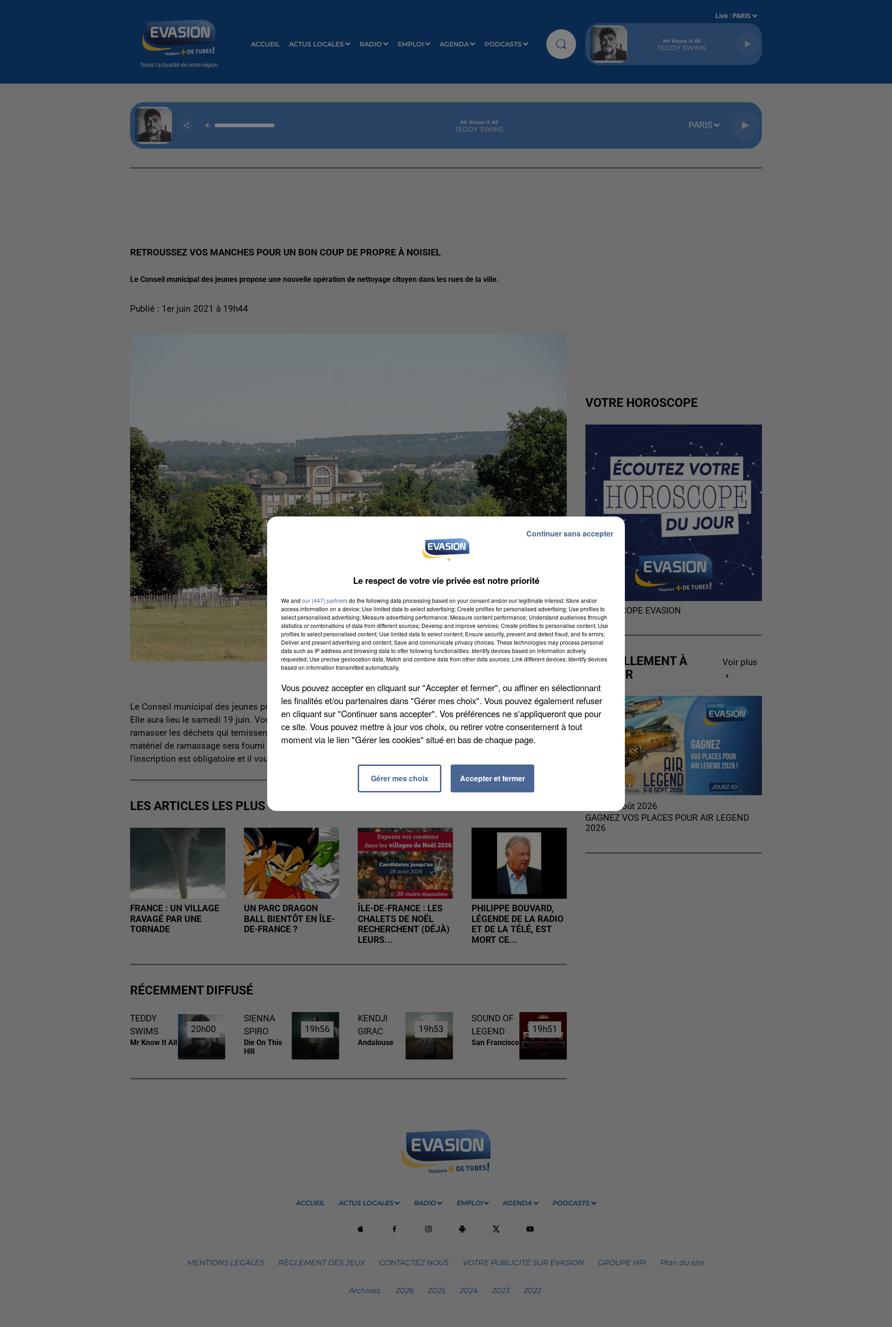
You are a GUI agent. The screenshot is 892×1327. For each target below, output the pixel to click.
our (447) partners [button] (325, 600)
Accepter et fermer (492, 778)
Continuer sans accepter (569, 533)
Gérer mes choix (399, 778)
